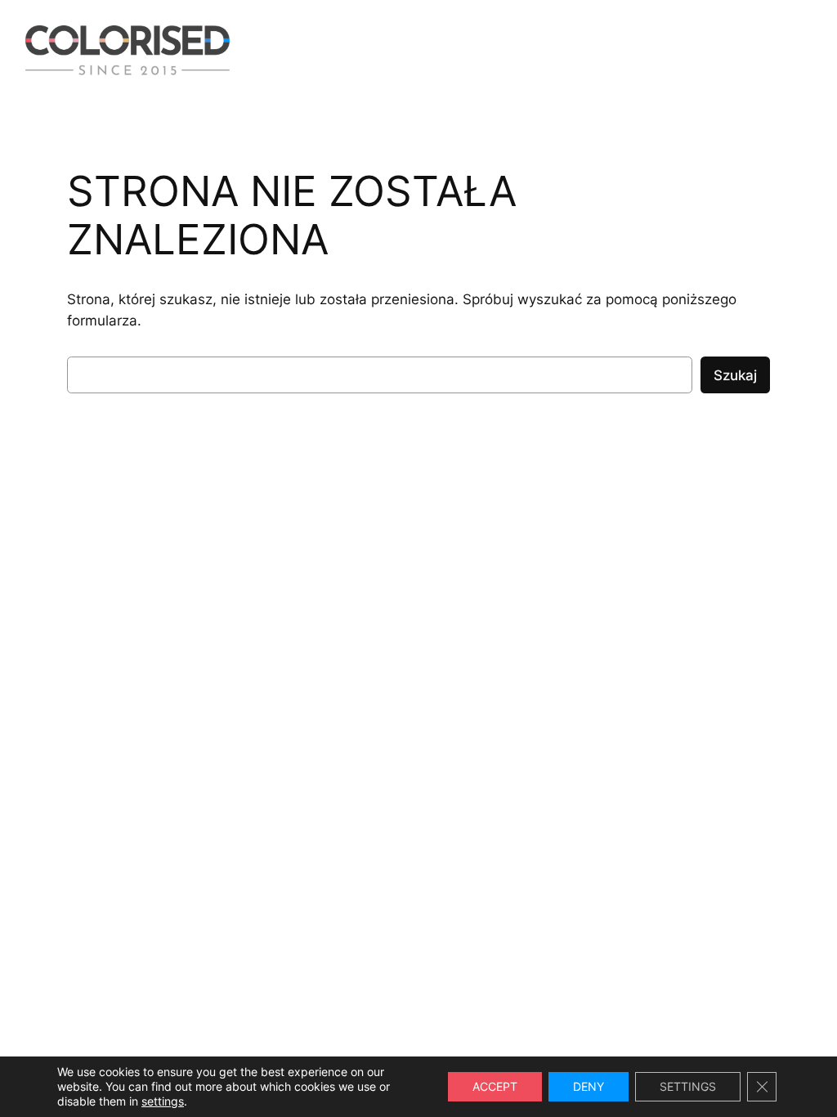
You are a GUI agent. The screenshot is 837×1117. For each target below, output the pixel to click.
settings (162, 1101)
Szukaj (735, 375)
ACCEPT (494, 1086)
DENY (588, 1086)
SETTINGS (688, 1086)
